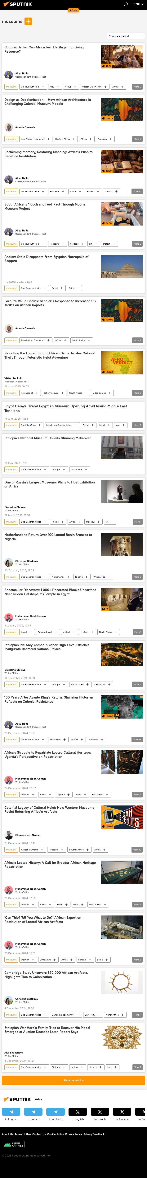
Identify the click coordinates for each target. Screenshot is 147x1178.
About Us (7, 1134)
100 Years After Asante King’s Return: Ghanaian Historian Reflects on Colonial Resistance (48, 699)
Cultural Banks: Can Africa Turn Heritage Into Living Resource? (44, 49)
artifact (90, 191)
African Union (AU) (92, 86)
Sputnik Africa (62, 138)
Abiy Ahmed (77, 684)
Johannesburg (51, 392)
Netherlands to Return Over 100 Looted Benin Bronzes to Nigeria (48, 537)
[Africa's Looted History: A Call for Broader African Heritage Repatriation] (122, 872)
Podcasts (102, 138)
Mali (52, 86)
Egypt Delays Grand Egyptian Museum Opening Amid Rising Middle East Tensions (65, 408)
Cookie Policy (55, 1134)
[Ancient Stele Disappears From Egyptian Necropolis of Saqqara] (122, 266)
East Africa (76, 469)
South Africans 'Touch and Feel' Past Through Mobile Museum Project (44, 206)
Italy (109, 1067)
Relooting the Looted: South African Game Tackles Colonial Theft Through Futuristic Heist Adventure (49, 355)
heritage (74, 243)
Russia (55, 521)
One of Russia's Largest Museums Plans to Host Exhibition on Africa (49, 484)
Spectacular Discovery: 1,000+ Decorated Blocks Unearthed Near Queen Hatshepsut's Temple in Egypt (50, 592)
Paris (75, 904)
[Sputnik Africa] (19, 7)
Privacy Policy (73, 1134)
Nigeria (79, 576)
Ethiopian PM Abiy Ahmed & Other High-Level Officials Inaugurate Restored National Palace (46, 647)
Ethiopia (56, 469)
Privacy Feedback (94, 1134)
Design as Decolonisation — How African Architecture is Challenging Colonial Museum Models (47, 102)
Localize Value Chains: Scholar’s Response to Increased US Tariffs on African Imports (50, 303)
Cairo (71, 288)
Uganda (61, 794)
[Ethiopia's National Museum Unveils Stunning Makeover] (122, 447)
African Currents (29, 849)
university (90, 1014)
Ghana (74, 739)
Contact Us (39, 1134)
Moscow (90, 521)
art (90, 243)
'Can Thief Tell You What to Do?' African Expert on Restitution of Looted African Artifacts (42, 919)
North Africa (105, 631)
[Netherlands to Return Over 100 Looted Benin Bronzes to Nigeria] (122, 544)
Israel (102, 425)
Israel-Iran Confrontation (59, 425)
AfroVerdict (27, 392)
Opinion (25, 794)
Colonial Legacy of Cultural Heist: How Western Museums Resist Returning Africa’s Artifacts (49, 809)
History (109, 191)
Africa (115, 86)
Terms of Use (23, 1134)
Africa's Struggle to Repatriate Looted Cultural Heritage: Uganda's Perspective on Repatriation (47, 754)
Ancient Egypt (45, 631)
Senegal (82, 959)
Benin (78, 794)
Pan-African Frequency (33, 138)
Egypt (55, 288)
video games (99, 392)
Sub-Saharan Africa (31, 288)
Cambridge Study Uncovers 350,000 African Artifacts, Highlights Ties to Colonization (46, 975)
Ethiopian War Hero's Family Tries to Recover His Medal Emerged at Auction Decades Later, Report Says (47, 1030)
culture (74, 1067)
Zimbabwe (45, 959)
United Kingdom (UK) (63, 1014)
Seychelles (55, 739)
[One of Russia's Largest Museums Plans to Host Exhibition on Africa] (122, 491)
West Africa (99, 576)
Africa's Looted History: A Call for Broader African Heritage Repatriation (50, 865)
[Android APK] (14, 1145)
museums (12, 21)
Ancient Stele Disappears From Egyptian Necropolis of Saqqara (46, 259)
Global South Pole (30, 86)
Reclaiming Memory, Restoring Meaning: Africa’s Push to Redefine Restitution (48, 154)
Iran (118, 425)
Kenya (68, 86)
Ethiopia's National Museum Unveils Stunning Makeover (47, 438)
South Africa (78, 340)
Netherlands (58, 576)
